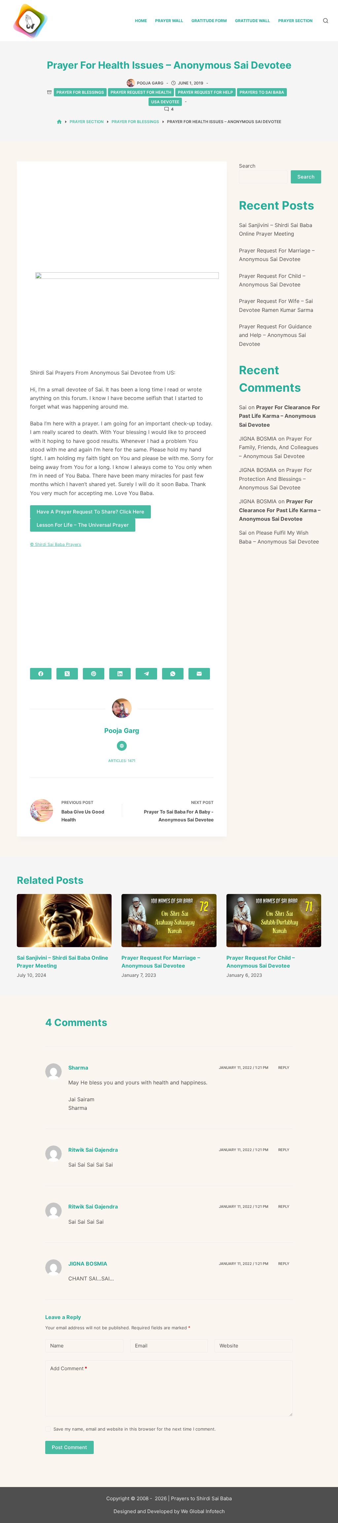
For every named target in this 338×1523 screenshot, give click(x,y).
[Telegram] (146, 673)
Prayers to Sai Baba (262, 92)
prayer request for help (205, 92)
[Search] (325, 20)
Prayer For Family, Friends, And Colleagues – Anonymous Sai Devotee (278, 447)
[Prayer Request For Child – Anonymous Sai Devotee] (273, 920)
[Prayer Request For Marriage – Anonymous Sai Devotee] (168, 920)
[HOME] (59, 121)
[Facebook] (40, 673)
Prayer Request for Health (141, 92)
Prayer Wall (169, 20)
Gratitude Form (209, 20)
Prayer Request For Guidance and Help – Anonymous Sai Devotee (275, 335)
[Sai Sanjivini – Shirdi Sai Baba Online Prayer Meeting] (64, 920)
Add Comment (68, 1368)
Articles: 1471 (121, 760)
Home (141, 20)
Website (229, 1345)
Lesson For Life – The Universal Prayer (83, 525)
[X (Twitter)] (67, 673)
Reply (283, 1067)
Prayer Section (295, 20)
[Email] (199, 673)
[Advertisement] (122, 223)
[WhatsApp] (173, 673)
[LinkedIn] (120, 673)
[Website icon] (122, 746)
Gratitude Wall (252, 20)
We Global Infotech (203, 1511)
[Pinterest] (93, 673)
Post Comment (69, 1447)
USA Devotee (165, 101)
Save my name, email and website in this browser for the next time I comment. (134, 1429)
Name (57, 1345)
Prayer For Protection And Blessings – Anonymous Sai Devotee (275, 479)
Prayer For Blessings (80, 92)
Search (247, 166)
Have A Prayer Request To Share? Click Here (90, 512)
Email (141, 1345)
